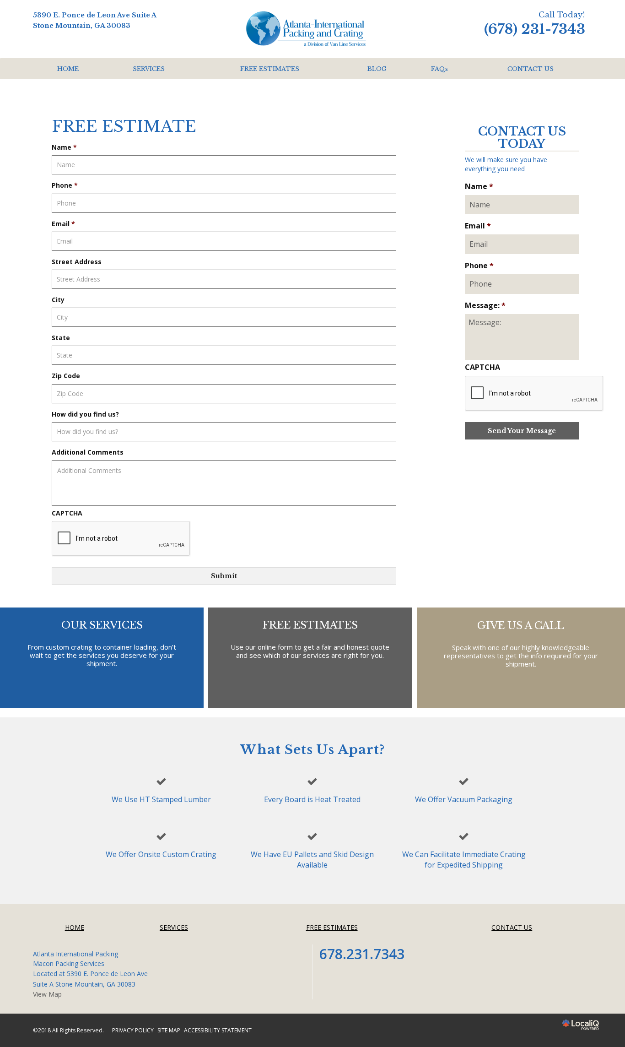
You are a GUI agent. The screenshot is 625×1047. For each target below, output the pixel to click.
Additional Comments (88, 452)
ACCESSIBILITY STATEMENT (218, 1030)
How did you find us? (85, 414)
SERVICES (149, 69)
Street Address (77, 262)
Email (63, 224)
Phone (65, 185)
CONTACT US (530, 69)
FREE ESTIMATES (269, 69)
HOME (68, 69)
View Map (47, 994)
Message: (485, 305)
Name (64, 147)
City (58, 300)
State (61, 338)
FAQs (439, 69)
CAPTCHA (67, 513)
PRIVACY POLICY (133, 1030)
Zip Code (66, 376)
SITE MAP (168, 1030)
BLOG (377, 69)
